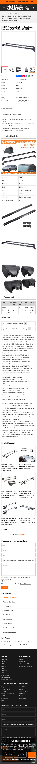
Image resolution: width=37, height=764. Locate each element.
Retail (21, 659)
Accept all (32, 755)
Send (5, 587)
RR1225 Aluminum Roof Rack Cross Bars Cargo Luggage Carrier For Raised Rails (9, 494)
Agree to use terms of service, (17, 584)
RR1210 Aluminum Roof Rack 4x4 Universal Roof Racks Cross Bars (27, 466)
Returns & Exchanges (7, 693)
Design (21, 689)
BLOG (21, 696)
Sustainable (22, 693)
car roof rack (27, 642)
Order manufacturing (25, 666)
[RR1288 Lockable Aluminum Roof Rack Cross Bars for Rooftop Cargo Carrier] (9, 454)
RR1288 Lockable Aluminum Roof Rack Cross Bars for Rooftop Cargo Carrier (9, 468)
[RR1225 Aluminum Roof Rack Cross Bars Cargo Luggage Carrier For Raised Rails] (9, 481)
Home (4, 14)
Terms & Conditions (25, 584)
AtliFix (3, 668)
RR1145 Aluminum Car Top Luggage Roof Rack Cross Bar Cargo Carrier (27, 520)
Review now (23, 534)
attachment (6, 581)
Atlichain (4, 661)
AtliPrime (4, 659)
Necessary (8, 759)
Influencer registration (25, 664)
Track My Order (5, 689)
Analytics (17, 759)
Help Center (5, 687)
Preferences (25, 759)
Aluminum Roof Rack (15, 642)
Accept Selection (20, 755)
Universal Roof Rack (20, 645)
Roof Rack (4, 642)
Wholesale (22, 661)
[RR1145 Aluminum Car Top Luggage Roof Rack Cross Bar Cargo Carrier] (27, 508)
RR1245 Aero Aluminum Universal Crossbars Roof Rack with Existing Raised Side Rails (9, 521)
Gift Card (4, 696)
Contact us (22, 698)
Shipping (3, 691)
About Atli (22, 687)
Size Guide (4, 698)
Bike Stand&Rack (6, 679)
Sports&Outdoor (15, 14)
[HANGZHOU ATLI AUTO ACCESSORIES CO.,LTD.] (19, 7)
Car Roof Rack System (9, 16)
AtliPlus (3, 673)
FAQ (2, 700)
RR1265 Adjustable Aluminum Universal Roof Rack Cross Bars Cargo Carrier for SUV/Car (27, 494)
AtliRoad (4, 670)
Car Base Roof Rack (24, 16)
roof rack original (7, 645)
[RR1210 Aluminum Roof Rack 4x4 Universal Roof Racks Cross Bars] (27, 454)
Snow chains (5, 675)
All (8, 14)
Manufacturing (23, 691)
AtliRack (3, 664)
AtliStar (3, 666)
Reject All (9, 755)
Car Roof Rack (5, 677)
